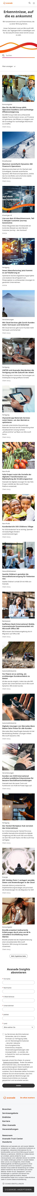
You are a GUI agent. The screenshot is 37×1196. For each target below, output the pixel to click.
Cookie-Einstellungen (14, 1184)
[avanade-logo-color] (7, 3)
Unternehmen (8, 1006)
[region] (18, 1169)
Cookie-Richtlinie (29, 1177)
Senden (18, 1085)
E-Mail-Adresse (8, 997)
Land (4, 1023)
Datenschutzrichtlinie (11, 1062)
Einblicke (6, 1117)
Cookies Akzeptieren (19, 1189)
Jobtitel (5, 1015)
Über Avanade (9, 1125)
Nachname (6, 988)
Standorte (7, 1142)
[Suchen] (29, 3)
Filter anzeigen (7, 66)
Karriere (6, 1121)
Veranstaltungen (10, 1129)
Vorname (6, 979)
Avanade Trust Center (12, 1138)
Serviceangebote (10, 1113)
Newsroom (7, 1135)
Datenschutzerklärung (19, 1179)
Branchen (6, 1109)
